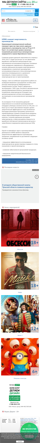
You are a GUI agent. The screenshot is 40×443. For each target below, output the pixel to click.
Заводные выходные (29, 31)
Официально (6, 36)
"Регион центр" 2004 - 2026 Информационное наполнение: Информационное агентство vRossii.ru (28, 419)
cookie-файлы (18, 433)
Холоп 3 (28, 330)
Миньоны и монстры (25, 373)
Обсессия (28, 244)
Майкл (28, 287)
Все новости (11, 31)
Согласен (20, 441)
